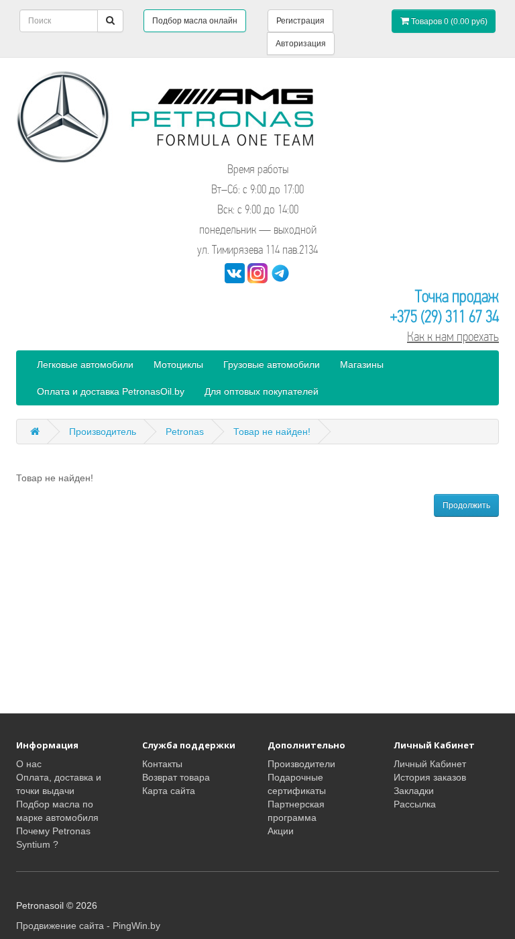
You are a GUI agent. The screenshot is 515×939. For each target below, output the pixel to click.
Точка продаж (457, 296)
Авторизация (301, 43)
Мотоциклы (178, 364)
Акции (281, 831)
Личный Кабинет (430, 763)
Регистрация (300, 21)
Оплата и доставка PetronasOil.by (110, 391)
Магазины (362, 364)
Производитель (102, 431)
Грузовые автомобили (271, 364)
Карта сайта (168, 790)
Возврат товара (176, 777)
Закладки (414, 790)
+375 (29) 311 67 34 (444, 316)
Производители (301, 763)
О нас (29, 763)
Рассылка (415, 804)
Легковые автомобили (85, 364)
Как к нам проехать (453, 336)
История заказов (430, 777)
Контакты (162, 763)
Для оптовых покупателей (262, 391)
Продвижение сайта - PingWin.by (88, 925)
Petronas (185, 431)
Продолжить (466, 505)
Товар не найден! (271, 431)
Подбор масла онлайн (194, 21)
